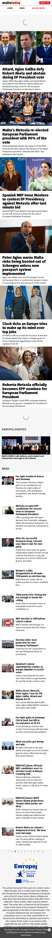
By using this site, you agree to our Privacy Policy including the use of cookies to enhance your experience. (26, 932)
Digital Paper (38, 8)
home (10, 8)
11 (42, 851)
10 (38, 851)
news (22, 8)
